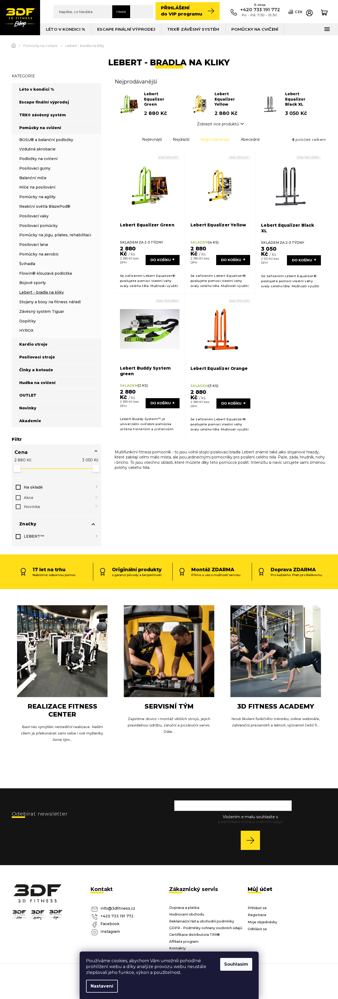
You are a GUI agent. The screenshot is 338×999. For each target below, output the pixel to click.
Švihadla (27, 263)
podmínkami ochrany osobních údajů (250, 822)
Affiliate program (184, 942)
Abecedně (250, 139)
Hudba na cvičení (37, 382)
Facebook (109, 924)
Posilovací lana (33, 244)
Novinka (60, 506)
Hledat (121, 12)
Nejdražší (181, 139)
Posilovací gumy (34, 168)
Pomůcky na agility (37, 196)
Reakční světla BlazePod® (44, 206)
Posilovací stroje (37, 357)
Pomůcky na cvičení (40, 127)
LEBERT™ (60, 536)
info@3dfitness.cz (117, 908)
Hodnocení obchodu (186, 914)
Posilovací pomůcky (38, 225)
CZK (298, 12)
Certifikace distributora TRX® (194, 935)
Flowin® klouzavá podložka (45, 273)
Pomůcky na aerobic (39, 254)
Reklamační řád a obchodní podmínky (201, 921)
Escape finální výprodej (44, 102)
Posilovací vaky (34, 216)
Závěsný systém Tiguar (41, 311)
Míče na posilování (37, 187)
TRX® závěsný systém (42, 115)
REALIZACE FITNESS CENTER (62, 710)
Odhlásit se (257, 929)
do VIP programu (181, 11)
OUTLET (27, 395)
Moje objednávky (262, 922)
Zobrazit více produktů (218, 124)
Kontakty (177, 948)
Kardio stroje (33, 344)
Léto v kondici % (36, 89)
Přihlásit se (252, 840)
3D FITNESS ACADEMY (275, 706)
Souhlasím (236, 964)
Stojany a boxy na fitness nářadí (50, 301)
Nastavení (102, 986)
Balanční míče (32, 177)
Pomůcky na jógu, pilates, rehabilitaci (55, 235)
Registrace (257, 915)
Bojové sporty (32, 282)
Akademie (30, 420)
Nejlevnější (152, 139)
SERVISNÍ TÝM (169, 706)
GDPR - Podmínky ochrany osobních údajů (205, 928)
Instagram (110, 931)
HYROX (26, 330)
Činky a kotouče (36, 369)
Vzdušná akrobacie (37, 149)
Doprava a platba (184, 908)
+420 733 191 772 (117, 916)
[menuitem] (65, 29)
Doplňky (27, 321)
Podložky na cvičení (38, 158)
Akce (60, 497)
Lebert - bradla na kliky (41, 292)
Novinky (27, 408)
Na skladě (60, 487)
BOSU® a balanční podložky (46, 139)
